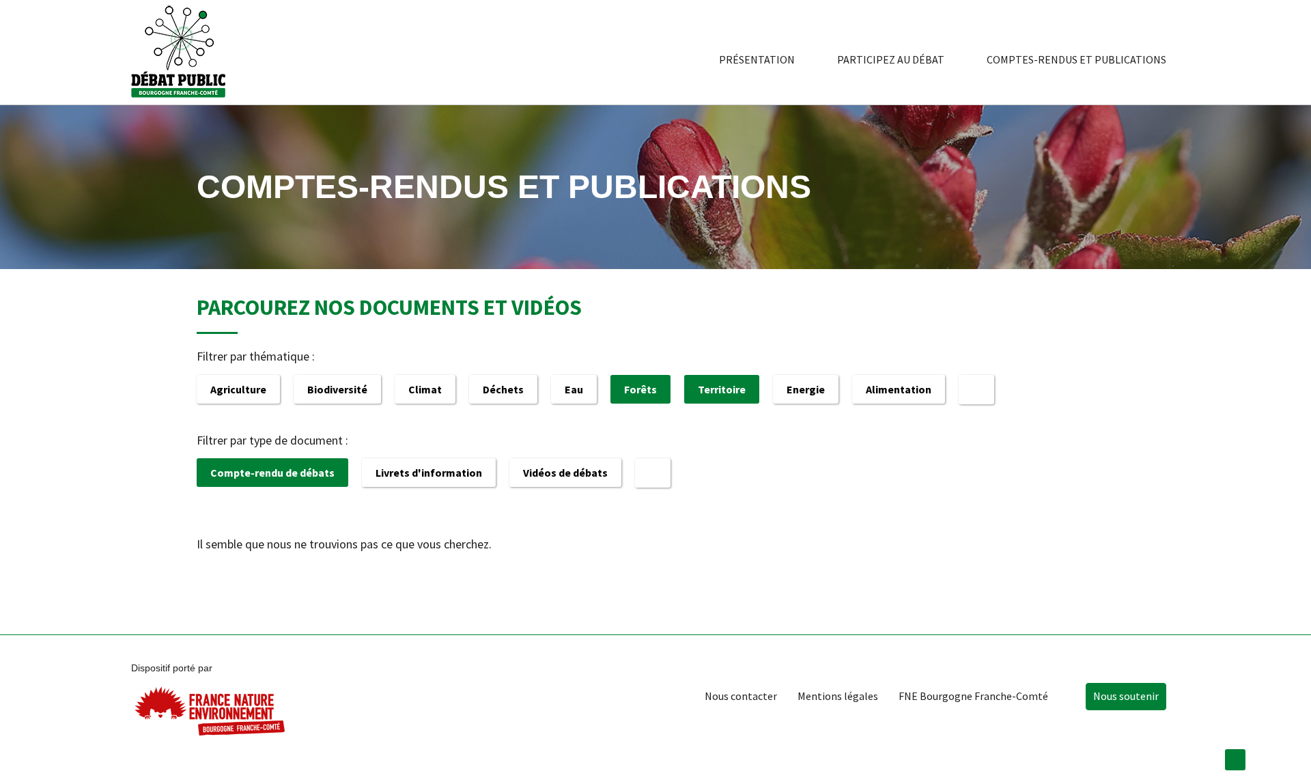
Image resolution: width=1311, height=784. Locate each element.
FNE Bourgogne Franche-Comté (973, 696)
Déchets (503, 389)
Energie (806, 389)
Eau (574, 389)
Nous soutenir (1126, 696)
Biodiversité (337, 389)
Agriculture (238, 389)
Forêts (640, 389)
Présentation (757, 59)
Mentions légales (838, 696)
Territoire (722, 389)
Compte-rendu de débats (272, 472)
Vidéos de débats (565, 472)
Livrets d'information (429, 472)
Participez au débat (890, 59)
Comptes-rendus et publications (1076, 59)
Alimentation (898, 389)
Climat (425, 389)
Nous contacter (741, 696)
